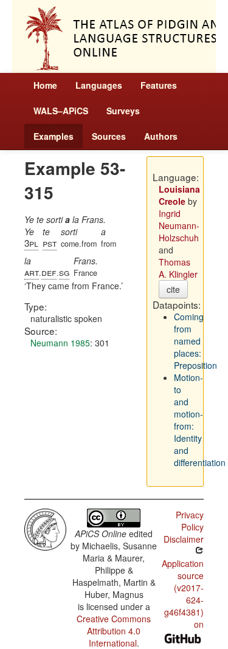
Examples (53, 136)
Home (45, 85)
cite (173, 289)
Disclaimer (184, 539)
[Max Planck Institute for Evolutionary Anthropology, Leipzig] (45, 528)
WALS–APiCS (60, 111)
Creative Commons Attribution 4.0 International (114, 631)
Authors (161, 136)
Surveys (123, 111)
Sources (109, 136)
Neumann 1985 (60, 343)
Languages (98, 85)
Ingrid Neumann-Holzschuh (179, 225)
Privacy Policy (190, 521)
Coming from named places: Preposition (195, 341)
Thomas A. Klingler (178, 268)
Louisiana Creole (179, 195)
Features (158, 85)
